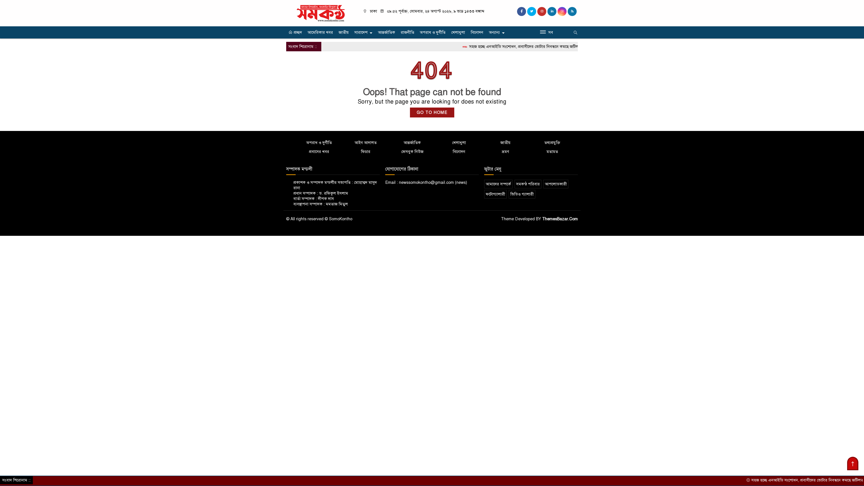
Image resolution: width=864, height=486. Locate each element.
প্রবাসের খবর (319, 151)
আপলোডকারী (556, 184)
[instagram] (541, 11)
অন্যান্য (494, 32)
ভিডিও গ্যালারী (522, 194)
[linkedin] (551, 11)
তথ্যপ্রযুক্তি (552, 142)
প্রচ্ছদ (297, 32)
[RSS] (572, 11)
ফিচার (365, 151)
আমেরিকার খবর (320, 32)
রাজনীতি (407, 32)
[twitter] (531, 11)
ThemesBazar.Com (560, 218)
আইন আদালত (366, 142)
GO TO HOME (432, 112)
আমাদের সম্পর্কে (498, 184)
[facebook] (521, 11)
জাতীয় (344, 32)
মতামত (552, 151)
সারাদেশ (360, 32)
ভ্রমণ (505, 151)
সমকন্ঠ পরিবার (528, 184)
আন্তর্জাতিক (386, 32)
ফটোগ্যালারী (495, 194)
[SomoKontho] (320, 12)
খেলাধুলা (458, 32)
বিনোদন (477, 32)
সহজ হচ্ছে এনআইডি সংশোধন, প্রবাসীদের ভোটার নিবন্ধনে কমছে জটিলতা (508, 46)
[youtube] (562, 11)
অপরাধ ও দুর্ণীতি (433, 32)
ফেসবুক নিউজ (412, 151)
